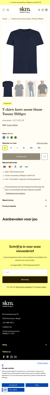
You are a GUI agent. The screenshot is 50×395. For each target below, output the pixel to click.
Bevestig (25, 279)
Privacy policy (42, 363)
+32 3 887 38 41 (8, 323)
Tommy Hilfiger (12, 125)
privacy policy (41, 287)
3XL (39, 148)
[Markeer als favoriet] (44, 156)
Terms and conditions (24, 287)
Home (4, 19)
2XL (31, 148)
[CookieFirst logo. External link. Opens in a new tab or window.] (3, 365)
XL (24, 148)
